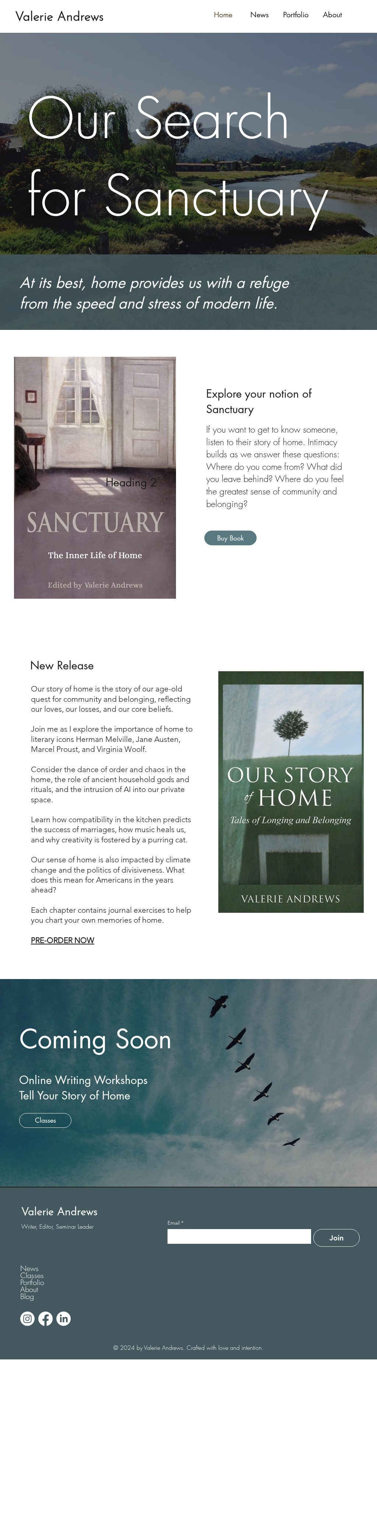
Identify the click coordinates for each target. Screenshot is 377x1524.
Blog (27, 1296)
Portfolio (32, 1282)
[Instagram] (27, 1319)
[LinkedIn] (63, 1319)
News (29, 1268)
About (29, 1289)
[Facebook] (45, 1319)
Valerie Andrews (59, 17)
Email (100, 1368)
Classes (32, 1275)
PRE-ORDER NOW (62, 940)
